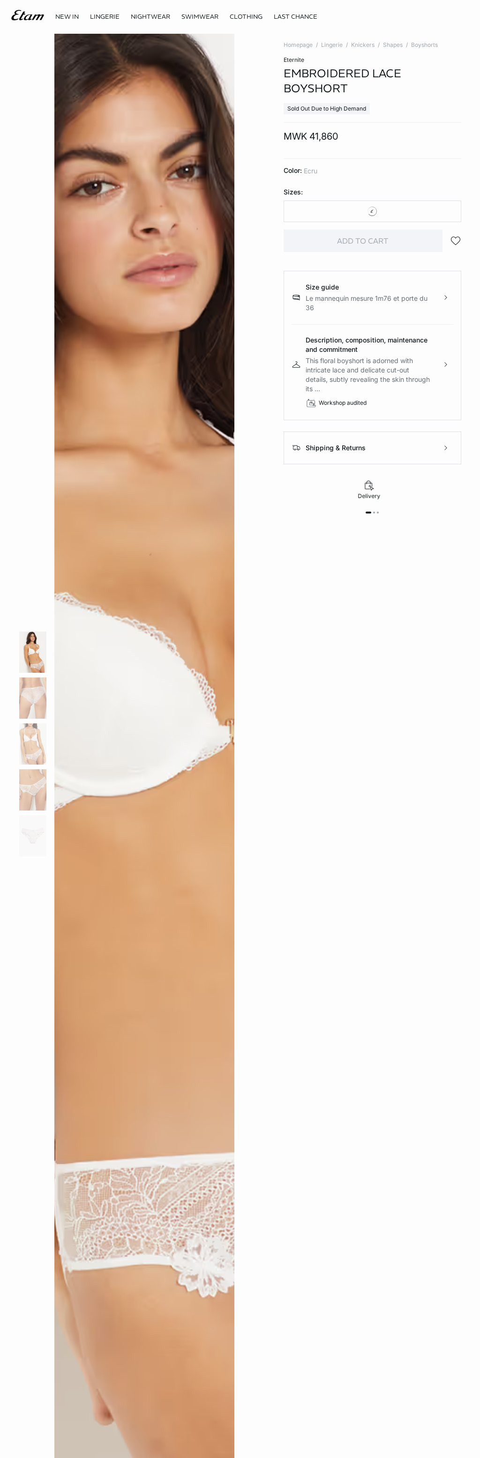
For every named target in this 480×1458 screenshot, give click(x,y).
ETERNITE (294, 59)
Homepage (298, 44)
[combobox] (372, 211)
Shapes (393, 44)
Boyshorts (424, 44)
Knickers (363, 44)
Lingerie (332, 44)
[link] (67, 17)
